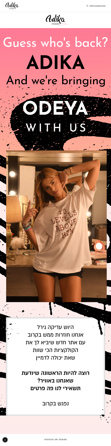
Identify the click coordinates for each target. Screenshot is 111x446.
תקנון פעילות (63, 439)
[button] (96, 5)
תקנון (56, 439)
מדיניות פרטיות (49, 439)
